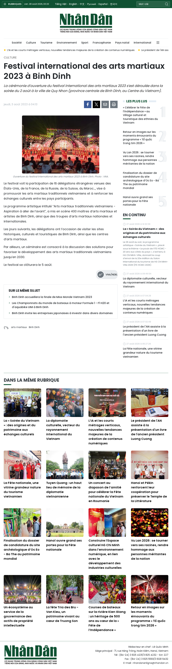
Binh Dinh (34, 327)
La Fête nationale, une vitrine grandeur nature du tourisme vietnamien (142, 353)
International (142, 42)
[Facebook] (87, 104)
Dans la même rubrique (31, 380)
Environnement (67, 42)
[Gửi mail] (105, 104)
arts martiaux (19, 327)
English (73, 4)
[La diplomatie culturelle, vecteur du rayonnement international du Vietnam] (65, 402)
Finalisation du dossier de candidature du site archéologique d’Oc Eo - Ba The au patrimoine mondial (141, 180)
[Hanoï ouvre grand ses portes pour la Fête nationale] (65, 522)
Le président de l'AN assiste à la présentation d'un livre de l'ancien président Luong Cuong (144, 331)
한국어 (113, 4)
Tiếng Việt (61, 4)
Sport (84, 42)
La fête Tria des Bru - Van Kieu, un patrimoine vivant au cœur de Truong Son (62, 614)
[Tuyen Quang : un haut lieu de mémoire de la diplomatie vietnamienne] (65, 465)
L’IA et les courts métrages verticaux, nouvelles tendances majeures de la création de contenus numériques (144, 307)
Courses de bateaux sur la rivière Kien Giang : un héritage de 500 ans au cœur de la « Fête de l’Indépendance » (107, 618)
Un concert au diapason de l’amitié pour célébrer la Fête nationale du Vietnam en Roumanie (106, 492)
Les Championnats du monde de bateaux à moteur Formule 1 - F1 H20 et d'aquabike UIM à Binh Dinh (60, 305)
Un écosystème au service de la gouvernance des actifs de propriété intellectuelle (18, 616)
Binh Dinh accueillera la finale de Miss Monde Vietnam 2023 (52, 297)
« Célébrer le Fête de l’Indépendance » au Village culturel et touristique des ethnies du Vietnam (140, 115)
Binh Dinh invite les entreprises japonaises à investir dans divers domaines (62, 313)
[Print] (114, 104)
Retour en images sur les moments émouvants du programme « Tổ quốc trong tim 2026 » (139, 137)
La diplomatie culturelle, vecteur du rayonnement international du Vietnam (145, 283)
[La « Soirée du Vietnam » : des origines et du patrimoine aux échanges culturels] (22, 402)
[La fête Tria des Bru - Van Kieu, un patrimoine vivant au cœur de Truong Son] (65, 589)
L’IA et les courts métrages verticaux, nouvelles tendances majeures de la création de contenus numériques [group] (71, 50)
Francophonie (102, 42)
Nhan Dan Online (86, 23)
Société (17, 42)
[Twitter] (96, 104)
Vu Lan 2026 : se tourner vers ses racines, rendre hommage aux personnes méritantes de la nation (140, 158)
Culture (31, 42)
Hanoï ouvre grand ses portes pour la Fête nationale (138, 200)
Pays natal (122, 42)
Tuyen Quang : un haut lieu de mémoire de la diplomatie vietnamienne (64, 490)
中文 (82, 4)
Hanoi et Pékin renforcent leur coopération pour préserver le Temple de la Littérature (149, 492)
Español (103, 4)
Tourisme (46, 42)
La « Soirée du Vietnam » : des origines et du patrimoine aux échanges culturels (144, 233)
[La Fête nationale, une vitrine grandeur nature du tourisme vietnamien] (22, 465)
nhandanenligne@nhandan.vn (150, 663)
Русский (91, 4)
